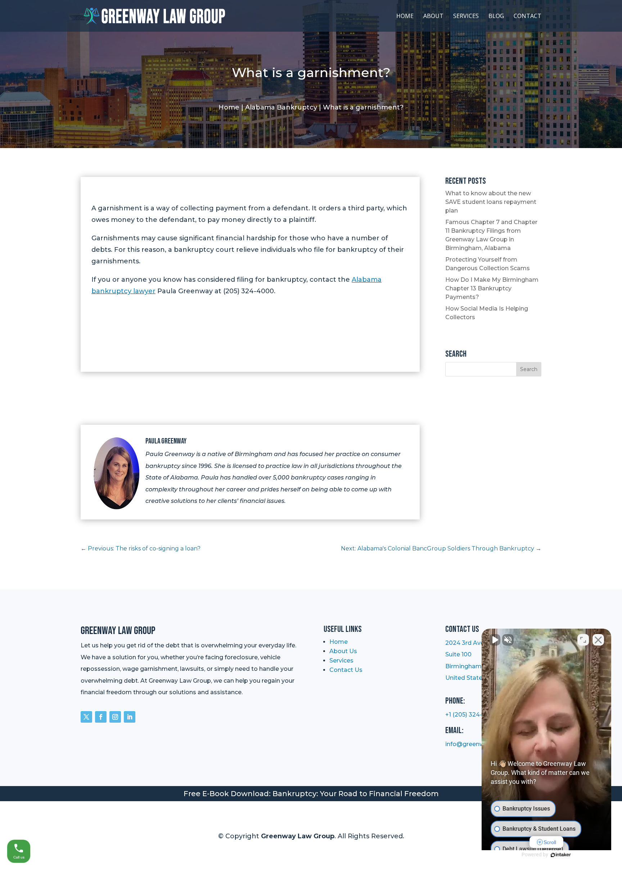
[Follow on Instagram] (115, 717)
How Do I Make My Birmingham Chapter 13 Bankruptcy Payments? (491, 288)
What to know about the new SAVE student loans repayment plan (490, 202)
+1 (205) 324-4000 (471, 714)
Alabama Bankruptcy (281, 107)
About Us (343, 651)
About (433, 16)
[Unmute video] (494, 640)
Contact (527, 16)
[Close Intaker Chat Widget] (598, 640)
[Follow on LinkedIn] (129, 717)
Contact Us (345, 669)
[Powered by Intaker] (561, 855)
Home (405, 16)
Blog (496, 16)
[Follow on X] (86, 717)
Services (466, 16)
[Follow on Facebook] (101, 717)
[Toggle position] (583, 640)
